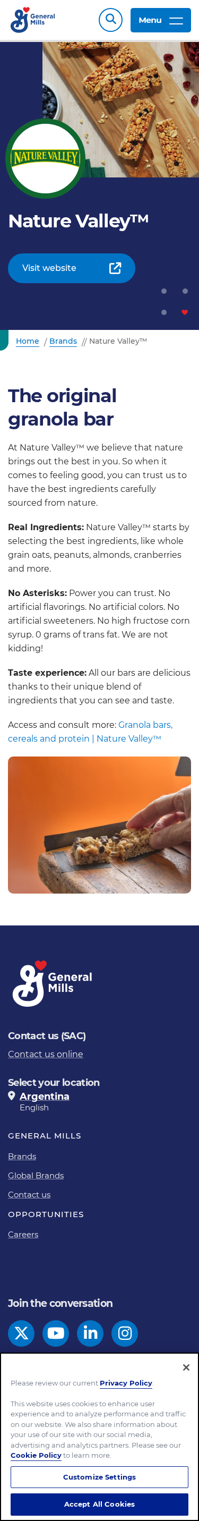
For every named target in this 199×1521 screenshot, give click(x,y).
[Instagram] (125, 1333)
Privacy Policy (126, 1383)
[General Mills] (33, 20)
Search (111, 20)
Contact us (29, 1194)
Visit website (49, 268)
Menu (150, 20)
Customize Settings (99, 1477)
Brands (22, 1156)
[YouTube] (56, 1333)
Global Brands (36, 1175)
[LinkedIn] (90, 1333)
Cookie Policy (36, 1455)
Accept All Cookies (99, 1504)
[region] (99, 1437)
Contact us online (45, 1054)
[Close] (186, 1367)
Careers (23, 1234)
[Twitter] (21, 1333)
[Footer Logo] (53, 983)
